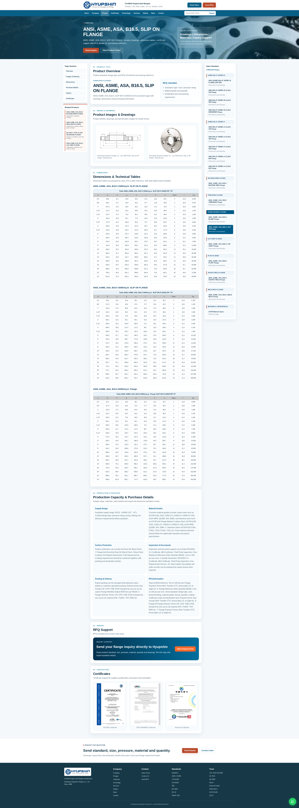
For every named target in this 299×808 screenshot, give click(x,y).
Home (87, 13)
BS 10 (174, 792)
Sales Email (146, 773)
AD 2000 (212, 779)
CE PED (212, 776)
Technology (126, 13)
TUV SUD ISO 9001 (216, 773)
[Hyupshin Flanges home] (101, 5)
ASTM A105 (213, 792)
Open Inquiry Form (185, 649)
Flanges (105, 13)
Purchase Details (72, 87)
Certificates (115, 13)
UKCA (211, 782)
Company (95, 13)
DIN (173, 786)
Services (137, 13)
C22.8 (211, 795)
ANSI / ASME (176, 776)
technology (117, 782)
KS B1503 (175, 782)
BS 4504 (175, 789)
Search (211, 13)
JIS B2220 (175, 779)
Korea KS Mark (214, 786)
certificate (116, 779)
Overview (69, 71)
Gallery (145, 13)
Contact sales (207, 750)
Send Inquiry (91, 50)
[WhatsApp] (292, 801)
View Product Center (112, 50)
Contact (161, 13)
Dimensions (70, 82)
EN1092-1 (175, 773)
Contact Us (145, 776)
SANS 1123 (176, 795)
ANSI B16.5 (213, 789)
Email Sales (194, 5)
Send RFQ (209, 5)
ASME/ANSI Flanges (213, 70)
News (153, 13)
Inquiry (68, 93)
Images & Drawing (72, 76)
